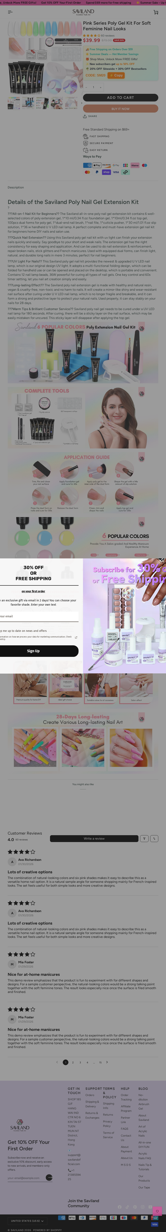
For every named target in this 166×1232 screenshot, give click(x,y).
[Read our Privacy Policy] (76, 637)
